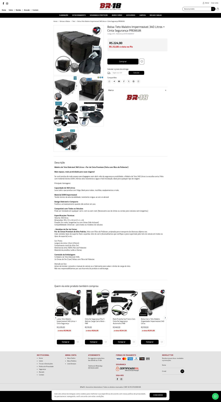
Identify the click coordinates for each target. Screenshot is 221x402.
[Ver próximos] (164, 318)
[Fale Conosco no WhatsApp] (215, 396)
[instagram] (7, 3)
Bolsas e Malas (65, 21)
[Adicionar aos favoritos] (78, 342)
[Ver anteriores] (56, 318)
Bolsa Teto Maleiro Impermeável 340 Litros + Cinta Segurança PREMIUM (101, 21)
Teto (73, 21)
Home (55, 21)
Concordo (158, 395)
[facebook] (3, 3)
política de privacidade (136, 394)
